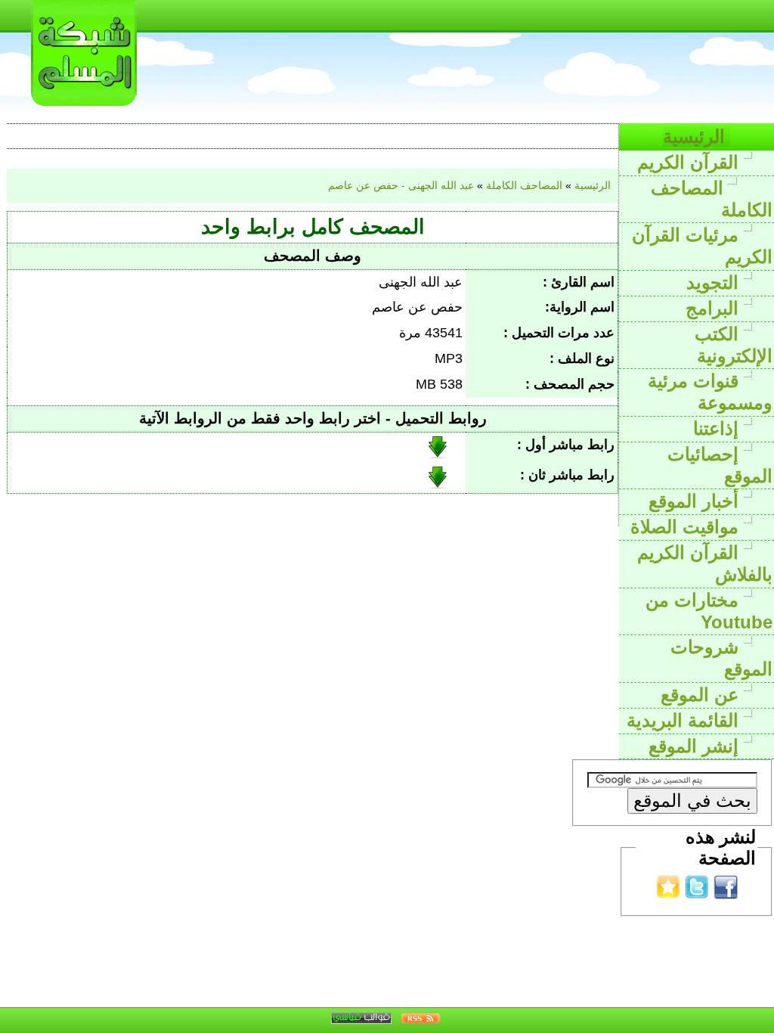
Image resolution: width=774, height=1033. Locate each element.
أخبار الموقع (696, 501)
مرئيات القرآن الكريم (702, 246)
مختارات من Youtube (709, 611)
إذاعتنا (718, 428)
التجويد (715, 282)
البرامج (715, 308)
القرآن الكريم (690, 162)
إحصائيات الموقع (719, 465)
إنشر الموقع (696, 746)
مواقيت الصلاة (687, 526)
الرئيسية (696, 136)
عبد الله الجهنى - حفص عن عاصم (401, 185)
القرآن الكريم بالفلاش (704, 563)
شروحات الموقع (721, 658)
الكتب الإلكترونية (733, 345)
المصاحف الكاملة (711, 199)
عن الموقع (702, 694)
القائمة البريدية (685, 720)
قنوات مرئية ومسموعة (710, 392)
